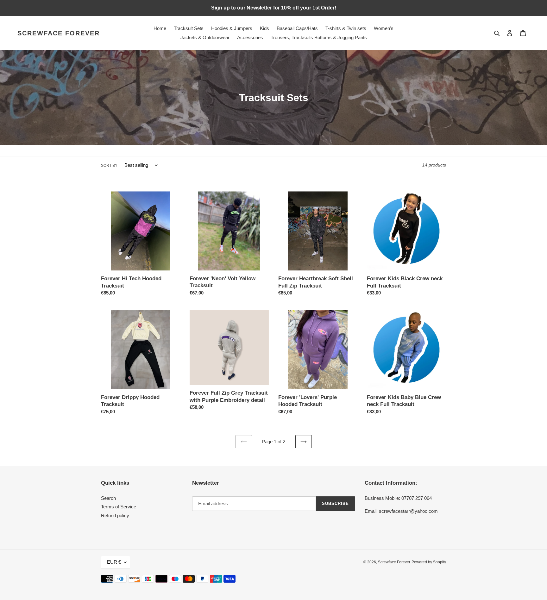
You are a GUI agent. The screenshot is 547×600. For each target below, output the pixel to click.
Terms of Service (118, 506)
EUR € (114, 562)
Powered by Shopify (429, 562)
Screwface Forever (58, 33)
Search (108, 498)
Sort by (109, 165)
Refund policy (115, 515)
